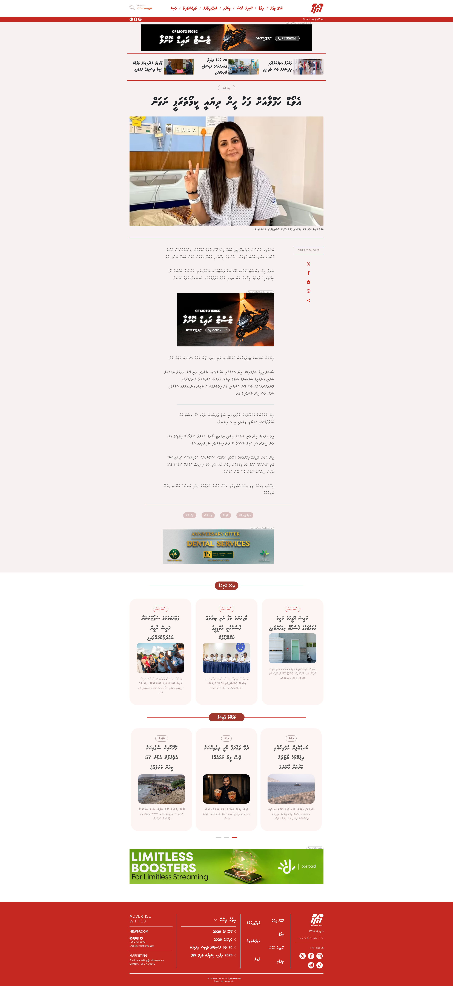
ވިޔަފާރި (227, 8)
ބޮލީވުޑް (225, 515)
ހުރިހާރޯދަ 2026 (224, 939)
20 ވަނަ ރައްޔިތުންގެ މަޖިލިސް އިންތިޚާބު (212, 947)
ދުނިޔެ (174, 8)
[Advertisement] (226, 37)
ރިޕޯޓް (261, 8)
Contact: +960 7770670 (142, 963)
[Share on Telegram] (308, 282)
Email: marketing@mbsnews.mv (147, 960)
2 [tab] (226, 837)
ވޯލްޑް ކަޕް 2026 (223, 931)
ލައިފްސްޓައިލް (190, 8)
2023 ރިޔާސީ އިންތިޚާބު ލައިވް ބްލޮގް (212, 955)
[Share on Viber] (308, 291)
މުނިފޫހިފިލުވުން (210, 8)
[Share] (308, 300)
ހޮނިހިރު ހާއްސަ (244, 8)
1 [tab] (234, 837)
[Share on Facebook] (308, 273)
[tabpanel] (291, 779)
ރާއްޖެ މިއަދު (276, 8)
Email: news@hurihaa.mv (142, 945)
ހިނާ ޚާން (226, 88)
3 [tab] (219, 837)
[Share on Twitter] (308, 264)
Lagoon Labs (229, 981)
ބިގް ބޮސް (208, 515)
